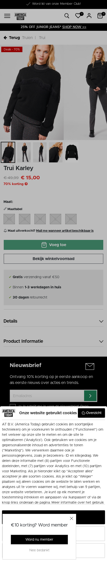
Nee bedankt (39, 550)
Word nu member (39, 539)
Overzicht (94, 413)
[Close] (72, 518)
